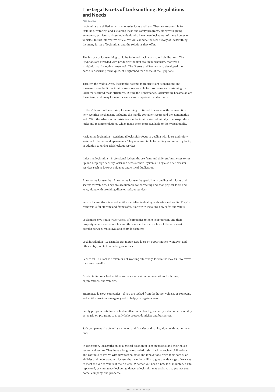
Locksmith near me (129, 224)
